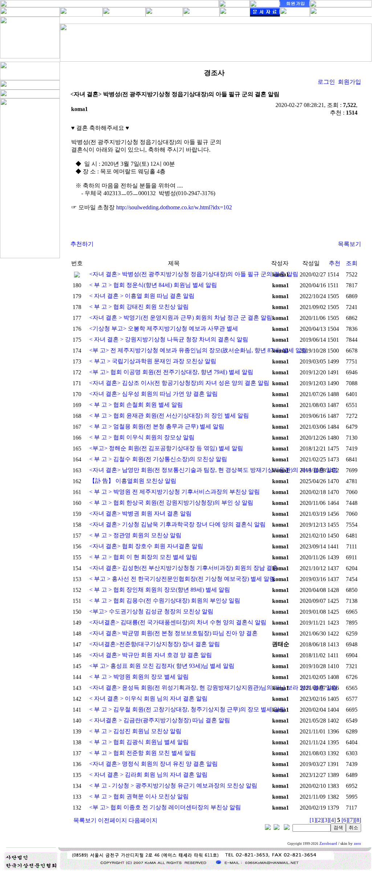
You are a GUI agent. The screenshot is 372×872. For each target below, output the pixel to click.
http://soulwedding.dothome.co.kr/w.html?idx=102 (174, 207)
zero (357, 844)
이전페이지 (112, 820)
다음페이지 (143, 820)
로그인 (326, 82)
